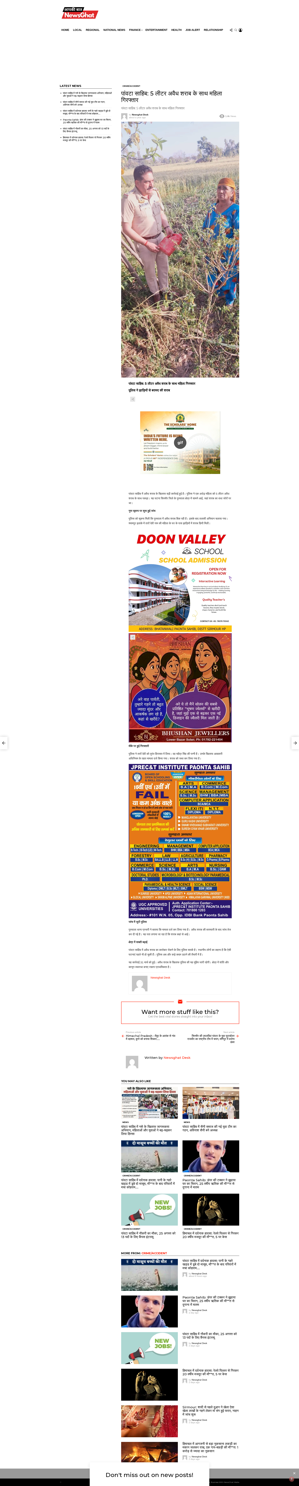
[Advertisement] (149, 56)
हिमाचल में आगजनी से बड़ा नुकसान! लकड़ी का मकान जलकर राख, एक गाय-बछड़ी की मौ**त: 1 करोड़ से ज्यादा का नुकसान (210, 1447)
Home (65, 30)
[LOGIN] (240, 30)
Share (125, 125)
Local (77, 30)
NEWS (125, 1122)
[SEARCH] (236, 30)
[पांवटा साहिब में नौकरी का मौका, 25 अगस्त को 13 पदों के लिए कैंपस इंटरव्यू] (149, 1210)
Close (294, 1473)
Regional (93, 30)
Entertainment (156, 30)
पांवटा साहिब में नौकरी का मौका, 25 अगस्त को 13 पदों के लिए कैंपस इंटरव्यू (148, 1235)
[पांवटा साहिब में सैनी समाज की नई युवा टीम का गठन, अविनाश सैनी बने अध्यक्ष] (211, 1103)
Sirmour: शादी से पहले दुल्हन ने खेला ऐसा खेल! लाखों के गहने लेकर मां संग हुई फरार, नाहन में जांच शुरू (211, 1410)
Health (176, 30)
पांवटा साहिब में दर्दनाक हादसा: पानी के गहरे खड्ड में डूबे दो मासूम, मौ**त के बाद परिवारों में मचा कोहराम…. (148, 1183)
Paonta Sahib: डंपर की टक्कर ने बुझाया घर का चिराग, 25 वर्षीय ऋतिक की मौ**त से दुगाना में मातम (209, 1183)
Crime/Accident (131, 1176)
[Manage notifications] (291, 1479)
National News (114, 30)
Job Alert (192, 30)
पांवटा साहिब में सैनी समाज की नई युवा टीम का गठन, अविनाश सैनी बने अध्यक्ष (209, 1128)
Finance (135, 30)
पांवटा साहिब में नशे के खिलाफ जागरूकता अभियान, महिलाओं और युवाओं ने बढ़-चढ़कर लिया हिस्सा (146, 1130)
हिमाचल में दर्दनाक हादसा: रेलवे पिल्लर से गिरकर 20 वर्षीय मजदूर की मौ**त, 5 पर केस (211, 1235)
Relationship (213, 30)
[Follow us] (231, 30)
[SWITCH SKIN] (172, 13)
